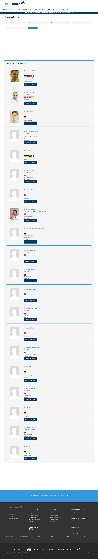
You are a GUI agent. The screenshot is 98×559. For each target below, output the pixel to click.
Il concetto (11, 512)
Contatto (53, 521)
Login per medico (55, 513)
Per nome (52, 536)
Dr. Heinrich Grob (29, 367)
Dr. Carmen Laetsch (30, 427)
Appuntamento (30, 84)
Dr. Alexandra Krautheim (31, 131)
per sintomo (53, 539)
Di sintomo (82, 536)
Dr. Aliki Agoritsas (29, 209)
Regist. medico (54, 515)
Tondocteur (33, 28)
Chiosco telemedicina (78, 531)
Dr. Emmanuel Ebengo (30, 170)
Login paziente (33, 513)
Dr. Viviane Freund (29, 269)
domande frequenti (34, 524)
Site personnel (54, 519)
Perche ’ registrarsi (55, 517)
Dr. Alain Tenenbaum (30, 151)
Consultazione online (35, 519)
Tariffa (31, 521)
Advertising (75, 533)
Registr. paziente (34, 515)
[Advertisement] (49, 45)
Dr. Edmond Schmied (30, 250)
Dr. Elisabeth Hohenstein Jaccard (34, 229)
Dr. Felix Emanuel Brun (30, 308)
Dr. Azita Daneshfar (29, 408)
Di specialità (38, 536)
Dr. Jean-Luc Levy (29, 190)
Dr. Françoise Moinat (30, 289)
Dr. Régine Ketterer (30, 328)
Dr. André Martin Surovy (31, 71)
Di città (67, 536)
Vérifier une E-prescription (79, 513)
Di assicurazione (24, 536)
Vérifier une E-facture (78, 522)
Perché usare (33, 517)
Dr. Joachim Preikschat (31, 388)
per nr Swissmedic (39, 539)
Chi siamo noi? (12, 514)
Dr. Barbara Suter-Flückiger (32, 347)
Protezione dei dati (13, 518)
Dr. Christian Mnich (29, 92)
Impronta (11, 516)
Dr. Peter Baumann (29, 447)
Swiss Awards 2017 (13, 523)
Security (11, 520)
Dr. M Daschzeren (29, 112)
